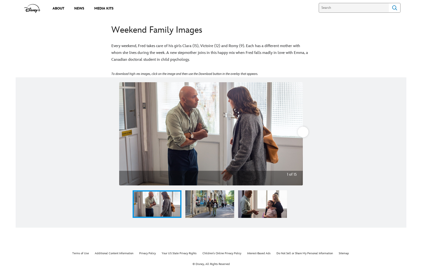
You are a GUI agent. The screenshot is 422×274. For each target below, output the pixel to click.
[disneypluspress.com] (32, 8)
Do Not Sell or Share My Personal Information (304, 253)
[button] (126, 204)
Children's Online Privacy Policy (221, 253)
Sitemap (344, 253)
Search (395, 8)
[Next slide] (295, 133)
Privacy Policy (147, 253)
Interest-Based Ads (259, 253)
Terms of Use (80, 253)
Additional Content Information (114, 253)
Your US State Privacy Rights (179, 253)
